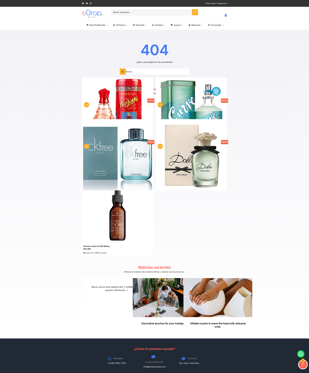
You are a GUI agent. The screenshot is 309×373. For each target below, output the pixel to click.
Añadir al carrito (90, 253)
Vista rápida (102, 253)
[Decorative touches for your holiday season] (167, 297)
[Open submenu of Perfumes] (126, 25)
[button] (300, 354)
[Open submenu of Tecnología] (222, 25)
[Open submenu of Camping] (164, 25)
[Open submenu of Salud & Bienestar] (107, 25)
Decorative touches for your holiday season (167, 323)
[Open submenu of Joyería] (182, 25)
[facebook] (83, 3)
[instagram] (87, 3)
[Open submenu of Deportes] (145, 25)
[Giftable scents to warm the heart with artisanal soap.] (217, 297)
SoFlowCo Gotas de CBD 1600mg (96, 246)
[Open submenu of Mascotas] (201, 25)
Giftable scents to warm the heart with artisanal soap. (218, 325)
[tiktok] (90, 3)
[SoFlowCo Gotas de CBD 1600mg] (117, 213)
